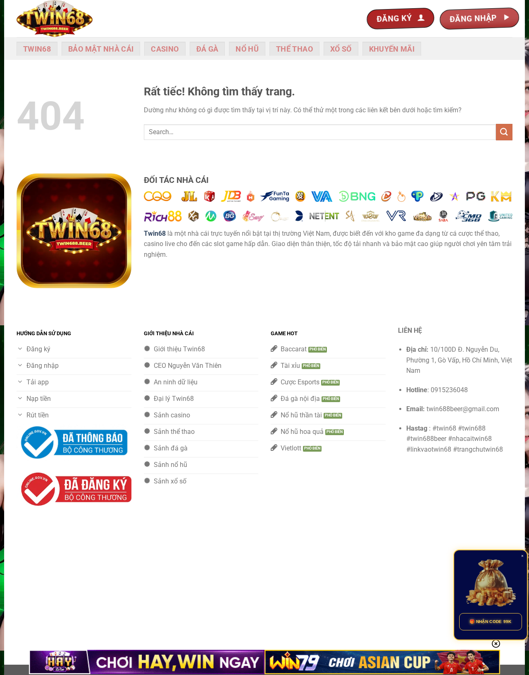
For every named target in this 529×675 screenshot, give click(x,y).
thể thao (294, 49)
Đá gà (207, 49)
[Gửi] (504, 132)
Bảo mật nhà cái (100, 49)
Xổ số (341, 49)
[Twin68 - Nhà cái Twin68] (58, 18)
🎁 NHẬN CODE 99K (490, 621)
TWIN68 (37, 49)
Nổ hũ (247, 49)
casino (165, 49)
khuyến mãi (392, 49)
